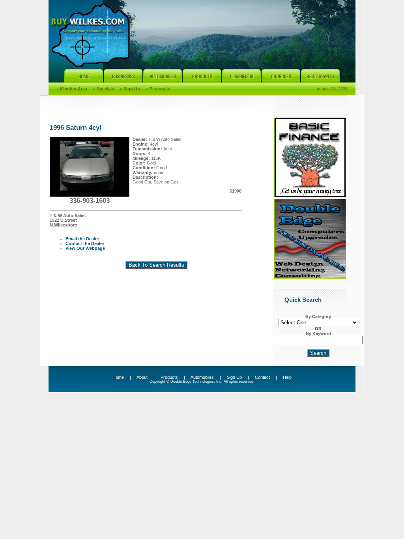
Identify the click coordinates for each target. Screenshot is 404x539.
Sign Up (131, 88)
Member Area (73, 88)
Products (169, 377)
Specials (105, 88)
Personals (160, 88)
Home (118, 377)
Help (287, 377)
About (142, 377)
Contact (262, 377)
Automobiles (202, 377)
